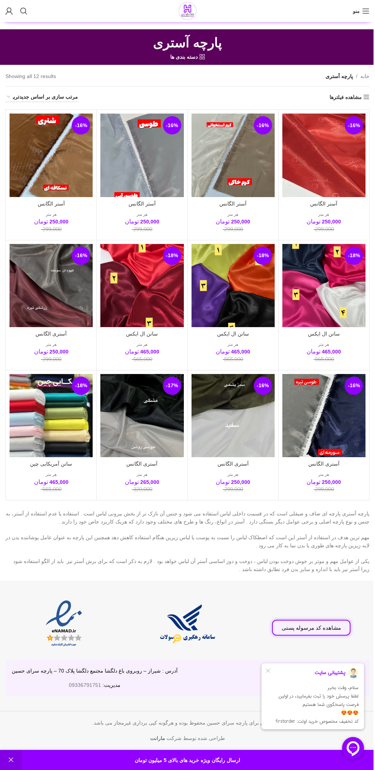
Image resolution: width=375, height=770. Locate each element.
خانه (365, 76)
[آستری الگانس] (51, 285)
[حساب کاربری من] (9, 11)
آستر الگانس (323, 204)
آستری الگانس (51, 334)
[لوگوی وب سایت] (187, 11)
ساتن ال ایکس (324, 334)
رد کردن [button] (11, 760)
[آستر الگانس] (323, 155)
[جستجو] (23, 11)
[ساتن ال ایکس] (323, 285)
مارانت (157, 738)
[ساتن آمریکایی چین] (51, 415)
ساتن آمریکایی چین (51, 464)
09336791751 (85, 685)
